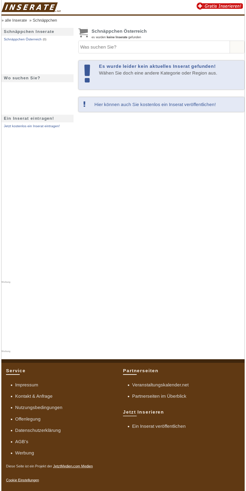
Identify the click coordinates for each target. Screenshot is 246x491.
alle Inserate (16, 20)
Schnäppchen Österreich (23, 39)
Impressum (26, 384)
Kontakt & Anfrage (34, 396)
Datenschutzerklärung (38, 430)
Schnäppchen (45, 20)
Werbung (24, 452)
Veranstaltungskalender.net (160, 384)
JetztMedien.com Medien (73, 466)
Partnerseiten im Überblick (159, 396)
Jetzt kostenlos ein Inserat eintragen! (32, 126)
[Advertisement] (161, 167)
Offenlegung (28, 419)
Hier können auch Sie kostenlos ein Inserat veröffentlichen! (155, 104)
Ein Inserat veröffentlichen (159, 426)
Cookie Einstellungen (22, 480)
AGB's (21, 441)
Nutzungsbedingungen (38, 407)
